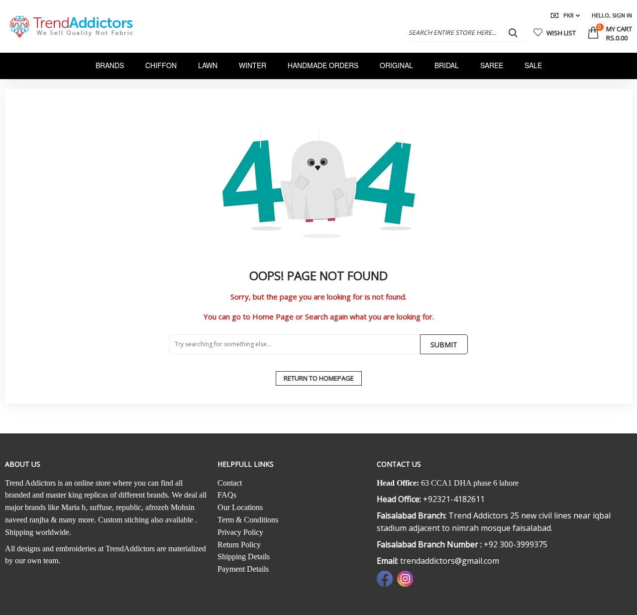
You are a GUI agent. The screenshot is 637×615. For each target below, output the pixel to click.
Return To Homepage (319, 378)
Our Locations (240, 507)
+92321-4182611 (454, 499)
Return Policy (239, 544)
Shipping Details (243, 556)
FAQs (226, 495)
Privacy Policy (240, 532)
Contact (229, 483)
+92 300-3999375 (515, 544)
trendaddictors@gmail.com (449, 560)
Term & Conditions (247, 519)
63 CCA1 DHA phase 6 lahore (470, 483)
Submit (443, 344)
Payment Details (243, 569)
